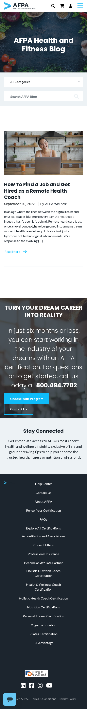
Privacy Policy (67, 698)
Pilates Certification (43, 634)
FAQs (43, 519)
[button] (53, 6)
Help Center (43, 484)
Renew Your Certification (43, 510)
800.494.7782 (56, 385)
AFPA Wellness (56, 204)
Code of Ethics (43, 545)
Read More (12, 251)
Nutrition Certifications (43, 607)
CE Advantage (43, 643)
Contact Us (18, 409)
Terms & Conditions (43, 698)
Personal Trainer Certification (43, 616)
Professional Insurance (43, 554)
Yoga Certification (43, 625)
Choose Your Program (26, 399)
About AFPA (43, 501)
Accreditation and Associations (43, 536)
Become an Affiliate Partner (43, 563)
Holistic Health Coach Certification (43, 598)
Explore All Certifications (43, 528)
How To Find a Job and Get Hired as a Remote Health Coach (37, 190)
